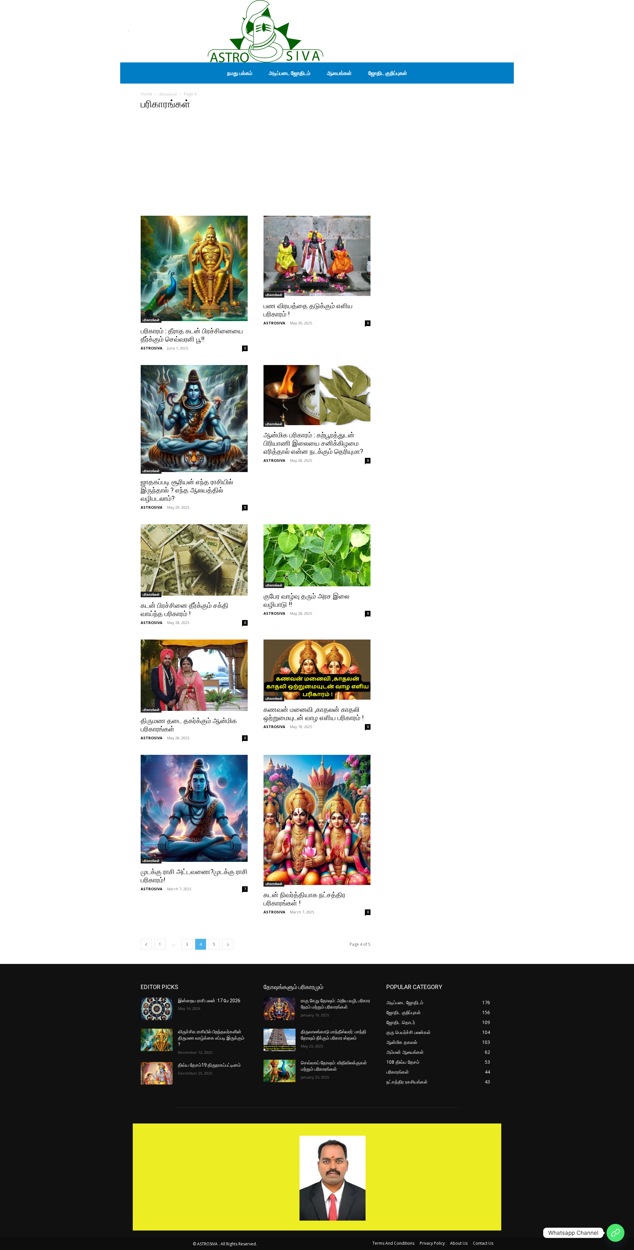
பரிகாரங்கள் (168, 94)
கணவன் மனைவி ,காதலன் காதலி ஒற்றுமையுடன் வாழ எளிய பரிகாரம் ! (314, 714)
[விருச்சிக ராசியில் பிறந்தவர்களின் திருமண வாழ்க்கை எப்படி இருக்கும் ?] (157, 1040)
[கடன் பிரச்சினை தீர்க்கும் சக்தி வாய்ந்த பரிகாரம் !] (194, 560)
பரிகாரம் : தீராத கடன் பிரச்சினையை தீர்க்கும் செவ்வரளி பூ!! (192, 335)
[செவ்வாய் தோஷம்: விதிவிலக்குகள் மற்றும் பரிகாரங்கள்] (280, 1071)
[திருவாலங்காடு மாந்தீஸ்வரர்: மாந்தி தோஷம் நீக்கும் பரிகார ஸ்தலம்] (280, 1040)
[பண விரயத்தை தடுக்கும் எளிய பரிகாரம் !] (317, 257)
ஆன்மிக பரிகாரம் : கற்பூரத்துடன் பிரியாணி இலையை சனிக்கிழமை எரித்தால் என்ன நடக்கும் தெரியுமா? (313, 443)
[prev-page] (146, 944)
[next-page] (227, 944)
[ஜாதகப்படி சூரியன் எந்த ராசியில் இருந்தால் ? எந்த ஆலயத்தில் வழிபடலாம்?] (194, 419)
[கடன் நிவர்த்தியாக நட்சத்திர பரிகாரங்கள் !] (317, 821)
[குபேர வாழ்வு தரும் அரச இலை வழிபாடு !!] (317, 556)
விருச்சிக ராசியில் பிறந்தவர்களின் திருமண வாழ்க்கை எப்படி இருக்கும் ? (211, 1038)
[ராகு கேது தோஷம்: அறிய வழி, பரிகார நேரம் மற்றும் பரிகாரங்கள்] (280, 1009)
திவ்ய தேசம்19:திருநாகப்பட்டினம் (209, 1065)
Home (146, 94)
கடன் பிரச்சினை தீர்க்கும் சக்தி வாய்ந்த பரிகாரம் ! (185, 610)
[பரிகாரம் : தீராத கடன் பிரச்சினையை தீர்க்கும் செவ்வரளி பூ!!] (194, 269)
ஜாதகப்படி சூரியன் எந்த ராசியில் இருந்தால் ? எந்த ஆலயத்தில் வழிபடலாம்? (187, 490)
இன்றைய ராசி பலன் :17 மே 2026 (209, 1000)
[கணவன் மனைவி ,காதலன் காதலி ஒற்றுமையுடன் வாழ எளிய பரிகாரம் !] (317, 670)
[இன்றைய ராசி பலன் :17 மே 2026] (157, 1009)
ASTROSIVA (151, 348)
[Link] (615, 1233)
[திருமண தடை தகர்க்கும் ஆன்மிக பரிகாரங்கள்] (194, 676)
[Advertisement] (317, 166)
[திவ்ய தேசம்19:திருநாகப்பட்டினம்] (157, 1073)
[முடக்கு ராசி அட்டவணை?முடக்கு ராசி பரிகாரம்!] (194, 809)
